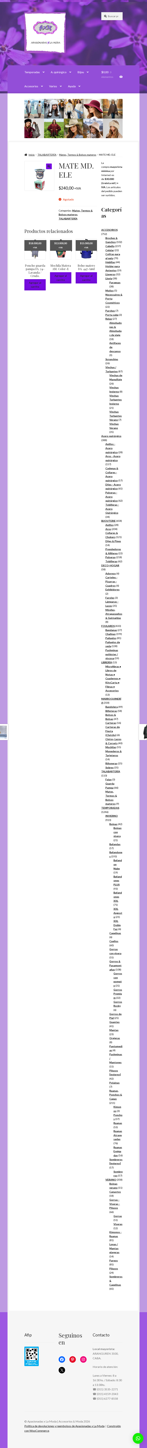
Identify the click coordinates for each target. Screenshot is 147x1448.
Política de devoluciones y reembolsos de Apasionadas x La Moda (64, 1426)
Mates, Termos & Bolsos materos (77, 154)
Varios (53, 86)
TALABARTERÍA (46, 154)
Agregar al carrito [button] (35, 284)
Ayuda (72, 86)
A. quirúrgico (59, 72)
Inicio (32, 154)
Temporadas (32, 72)
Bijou (80, 72)
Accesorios (31, 86)
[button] (49, 166)
